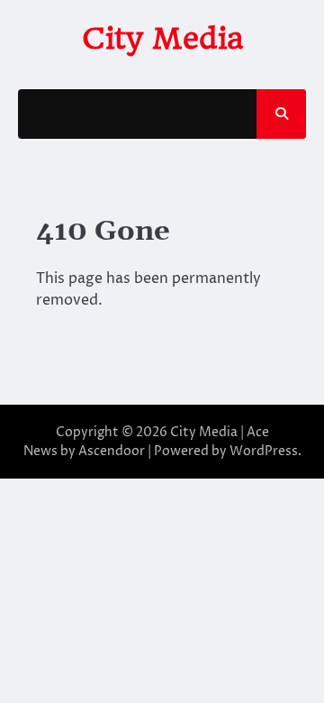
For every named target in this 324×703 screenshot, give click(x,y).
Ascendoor (111, 451)
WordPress (264, 451)
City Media (162, 38)
